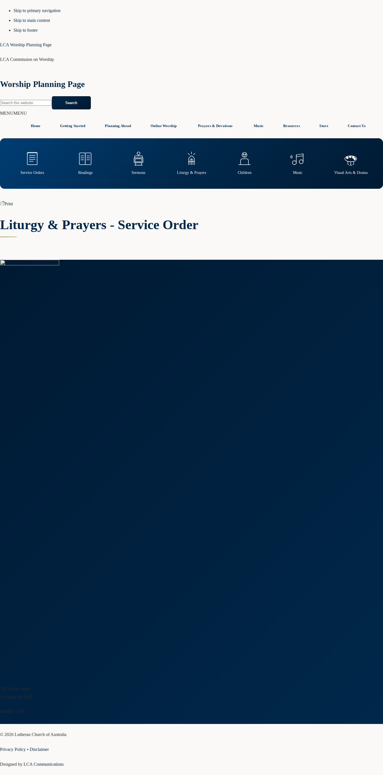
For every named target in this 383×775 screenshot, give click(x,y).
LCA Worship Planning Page (26, 44)
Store (323, 126)
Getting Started (73, 126)
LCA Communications (44, 764)
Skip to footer (25, 30)
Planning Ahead (118, 126)
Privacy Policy (13, 749)
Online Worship (164, 126)
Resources (291, 126)
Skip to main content (31, 20)
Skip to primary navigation (37, 10)
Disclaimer (39, 749)
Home (36, 126)
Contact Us (357, 126)
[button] (13, 113)
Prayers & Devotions (215, 126)
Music (259, 126)
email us (7, 719)
